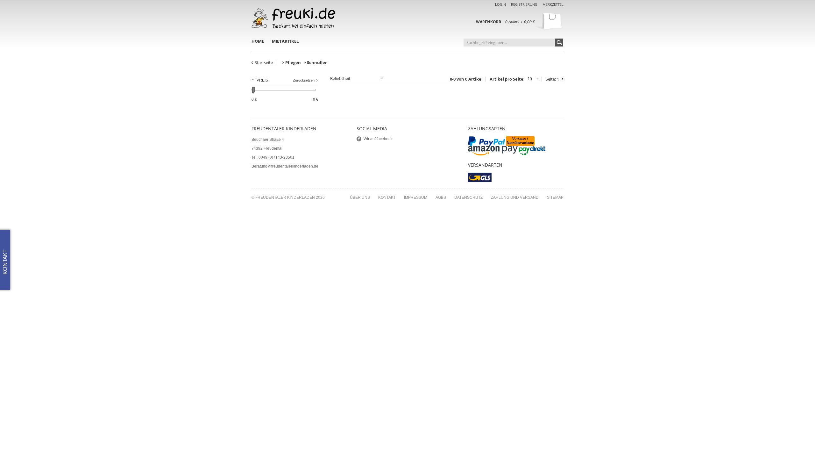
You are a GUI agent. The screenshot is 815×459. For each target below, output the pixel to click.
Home (258, 41)
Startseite (264, 62)
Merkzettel (552, 4)
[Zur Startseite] (293, 18)
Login (500, 4)
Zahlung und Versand (515, 197)
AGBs (441, 197)
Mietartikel (285, 41)
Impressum (415, 197)
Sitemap (555, 197)
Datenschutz (468, 197)
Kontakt (387, 197)
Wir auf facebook (378, 139)
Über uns (360, 197)
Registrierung (524, 4)
